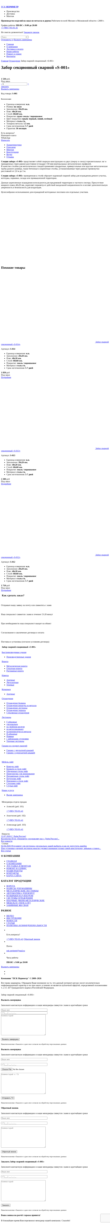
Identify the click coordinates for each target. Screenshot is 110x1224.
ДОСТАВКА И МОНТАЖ (18, 866)
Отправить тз (7, 40)
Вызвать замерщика (23, 40)
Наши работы (12, 51)
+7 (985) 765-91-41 (9, 28)
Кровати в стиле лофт (16, 769)
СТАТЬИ (10, 923)
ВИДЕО (10, 916)
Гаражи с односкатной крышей (20, 753)
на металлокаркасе (14, 729)
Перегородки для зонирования (20, 774)
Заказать (5, 86)
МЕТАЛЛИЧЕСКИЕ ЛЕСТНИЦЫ (22, 891)
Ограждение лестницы (16, 708)
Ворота (5, 661)
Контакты (10, 56)
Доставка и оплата (14, 49)
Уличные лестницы (15, 741)
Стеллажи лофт (13, 783)
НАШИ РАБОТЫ (14, 871)
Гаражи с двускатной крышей (20, 750)
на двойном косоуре (15, 727)
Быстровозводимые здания (14, 652)
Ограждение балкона (16, 703)
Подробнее (6, 377)
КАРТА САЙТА (13, 875)
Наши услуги (8, 790)
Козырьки (6, 689)
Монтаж (10, 150)
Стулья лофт (12, 786)
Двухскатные (12, 682)
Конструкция (12, 152)
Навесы (5, 675)
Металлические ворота (16, 666)
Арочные (10, 680)
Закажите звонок (31, 32)
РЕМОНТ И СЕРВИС (16, 868)
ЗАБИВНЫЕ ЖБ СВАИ (17, 905)
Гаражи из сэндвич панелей (14, 746)
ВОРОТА (10, 886)
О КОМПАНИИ (14, 863)
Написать (5, 140)
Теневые (10, 685)
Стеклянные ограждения (17, 713)
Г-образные (11, 722)
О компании (12, 47)
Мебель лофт (8, 762)
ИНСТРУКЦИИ (13, 918)
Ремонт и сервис (14, 54)
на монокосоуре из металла (18, 731)
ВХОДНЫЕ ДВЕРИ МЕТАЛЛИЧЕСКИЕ (25, 900)
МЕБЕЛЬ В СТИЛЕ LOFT (18, 903)
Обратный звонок (32, 939)
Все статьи (6, 851)
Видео (9, 154)
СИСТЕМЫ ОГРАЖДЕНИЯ (19, 898)
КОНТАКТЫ (12, 873)
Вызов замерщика (14, 795)
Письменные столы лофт (17, 776)
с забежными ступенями (17, 739)
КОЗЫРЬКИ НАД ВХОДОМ (19, 896)
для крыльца (12, 724)
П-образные (11, 734)
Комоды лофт (12, 766)
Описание (11, 147)
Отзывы (10, 157)
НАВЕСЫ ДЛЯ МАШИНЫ (19, 888)
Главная (10, 44)
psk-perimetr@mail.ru (15, 951)
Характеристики (14, 145)
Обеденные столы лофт (17, 771)
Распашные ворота (15, 671)
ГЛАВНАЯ (11, 861)
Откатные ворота (14, 668)
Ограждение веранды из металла (21, 705)
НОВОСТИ (11, 920)
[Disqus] (55, 229)
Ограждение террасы (16, 710)
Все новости (6, 841)
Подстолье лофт (13, 778)
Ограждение (14, 61)
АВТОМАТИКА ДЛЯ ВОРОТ (20, 893)
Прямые (10, 736)
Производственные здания (18, 657)
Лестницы (6, 717)
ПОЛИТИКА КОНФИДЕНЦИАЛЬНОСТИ (26, 925)
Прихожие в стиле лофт (17, 781)
